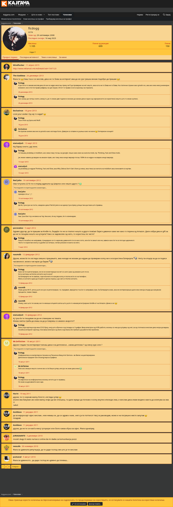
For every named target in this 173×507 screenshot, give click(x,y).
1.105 (32, 46)
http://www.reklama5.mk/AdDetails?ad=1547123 (34, 68)
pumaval (17, 457)
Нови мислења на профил (33, 19)
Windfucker (18, 65)
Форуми (22, 14)
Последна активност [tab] (29, 57)
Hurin (15, 393)
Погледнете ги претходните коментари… (30, 188)
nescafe (16, 446)
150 (167, 46)
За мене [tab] (62, 57)
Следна (15, 466)
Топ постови (53, 14)
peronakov (18, 228)
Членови (67, 14)
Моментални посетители (11, 19)
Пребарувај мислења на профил (59, 19)
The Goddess (19, 75)
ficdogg (21, 83)
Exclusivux (18, 110)
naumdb (17, 254)
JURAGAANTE (19, 435)
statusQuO (18, 143)
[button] (28, 14)
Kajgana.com (8, 14)
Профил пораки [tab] (10, 57)
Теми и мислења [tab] (49, 57)
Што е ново (36, 14)
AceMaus (17, 412)
